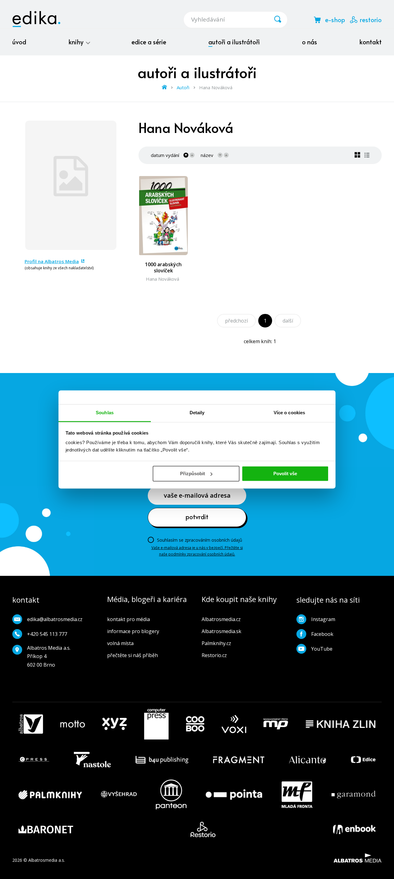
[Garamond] (353, 794)
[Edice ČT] (363, 759)
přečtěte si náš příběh (132, 655)
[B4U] (162, 759)
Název (207, 155)
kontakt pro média (128, 619)
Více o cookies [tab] (289, 412)
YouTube (321, 648)
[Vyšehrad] (119, 794)
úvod (19, 42)
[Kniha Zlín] (341, 724)
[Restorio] (203, 829)
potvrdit (197, 516)
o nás (309, 42)
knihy (76, 42)
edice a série (148, 42)
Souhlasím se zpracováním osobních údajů (199, 540)
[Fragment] (239, 759)
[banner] (36, 19)
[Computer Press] (156, 724)
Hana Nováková (162, 279)
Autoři (183, 87)
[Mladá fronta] (297, 794)
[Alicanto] (307, 759)
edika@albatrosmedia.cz (54, 619)
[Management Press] (275, 724)
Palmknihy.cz (216, 643)
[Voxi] (233, 724)
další (288, 320)
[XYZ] (114, 724)
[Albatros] (30, 724)
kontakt (370, 42)
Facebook (322, 634)
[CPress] (33, 759)
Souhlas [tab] (105, 412)
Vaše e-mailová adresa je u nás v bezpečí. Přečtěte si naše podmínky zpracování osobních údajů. (197, 550)
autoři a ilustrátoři (234, 42)
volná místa (120, 643)
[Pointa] (233, 794)
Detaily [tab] (197, 412)
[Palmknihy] (50, 794)
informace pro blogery (133, 631)
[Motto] (72, 724)
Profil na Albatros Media (52, 261)
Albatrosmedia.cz (221, 619)
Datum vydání (165, 155)
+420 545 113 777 (47, 634)
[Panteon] (171, 794)
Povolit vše (285, 473)
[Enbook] (354, 829)
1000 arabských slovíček (163, 267)
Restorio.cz (214, 655)
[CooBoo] (195, 724)
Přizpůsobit (192, 473)
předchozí (236, 320)
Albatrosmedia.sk (221, 631)
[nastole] (92, 759)
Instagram (323, 619)
